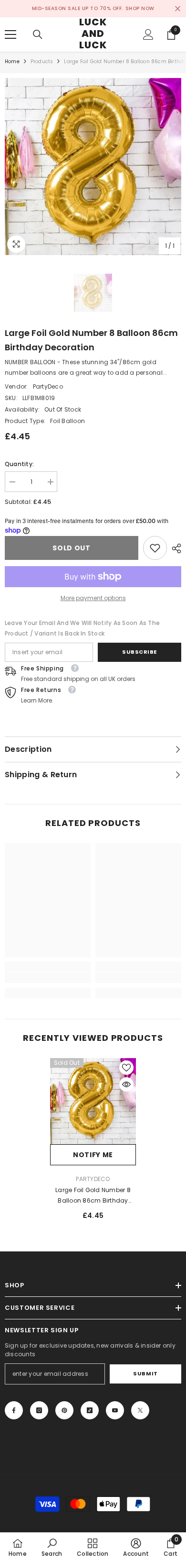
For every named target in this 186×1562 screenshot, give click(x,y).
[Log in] (148, 34)
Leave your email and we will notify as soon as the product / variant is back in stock (82, 628)
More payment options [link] (93, 598)
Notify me (93, 1155)
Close (177, 8)
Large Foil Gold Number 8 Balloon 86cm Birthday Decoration (93, 1196)
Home (12, 61)
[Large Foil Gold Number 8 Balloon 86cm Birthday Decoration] (93, 1101)
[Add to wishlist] (126, 1067)
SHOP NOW (140, 8)
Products (42, 61)
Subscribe (139, 652)
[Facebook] (14, 1410)
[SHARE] (174, 548)
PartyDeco (48, 386)
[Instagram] (39, 1410)
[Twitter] (140, 1410)
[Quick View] (126, 1084)
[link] (155, 548)
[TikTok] (90, 1410)
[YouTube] (115, 1410)
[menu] (10, 34)
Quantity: (19, 464)
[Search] (37, 34)
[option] (93, 166)
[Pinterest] (64, 1410)
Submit (145, 1373)
